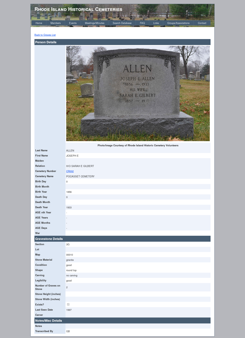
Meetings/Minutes (94, 23)
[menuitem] (38, 22)
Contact (202, 23)
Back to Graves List (45, 35)
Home (39, 23)
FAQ (142, 23)
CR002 (70, 171)
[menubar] (121, 22)
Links (156, 23)
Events (73, 23)
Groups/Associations (178, 23)
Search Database (122, 23)
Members (56, 23)
